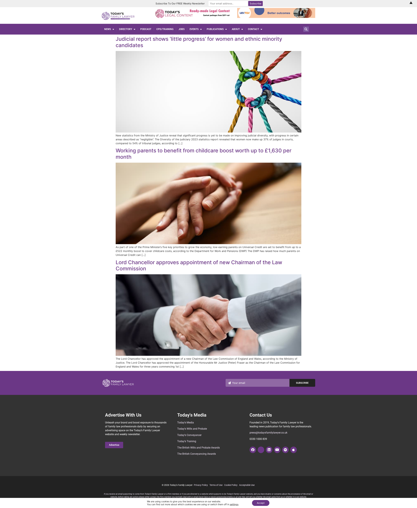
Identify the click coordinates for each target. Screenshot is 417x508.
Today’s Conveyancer (189, 435)
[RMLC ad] (193, 17)
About (236, 29)
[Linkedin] (269, 450)
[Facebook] (253, 450)
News (107, 29)
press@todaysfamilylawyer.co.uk (268, 432)
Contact (253, 29)
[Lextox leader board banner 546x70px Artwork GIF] (276, 17)
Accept (261, 502)
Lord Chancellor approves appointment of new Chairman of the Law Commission (199, 265)
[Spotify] (285, 450)
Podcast (145, 29)
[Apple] (293, 450)
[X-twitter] (261, 450)
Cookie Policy (230, 485)
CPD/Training (164, 29)
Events (194, 29)
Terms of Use (216, 485)
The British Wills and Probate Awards (198, 447)
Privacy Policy (201, 485)
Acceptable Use (247, 485)
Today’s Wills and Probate (192, 428)
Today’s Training (186, 441)
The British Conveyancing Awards (196, 453)
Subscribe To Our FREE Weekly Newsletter (180, 3)
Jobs (182, 29)
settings (234, 504)
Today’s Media (185, 422)
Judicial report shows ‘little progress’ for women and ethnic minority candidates (199, 42)
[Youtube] (277, 450)
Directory (125, 29)
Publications (215, 29)
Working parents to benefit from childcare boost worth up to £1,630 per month (203, 153)
